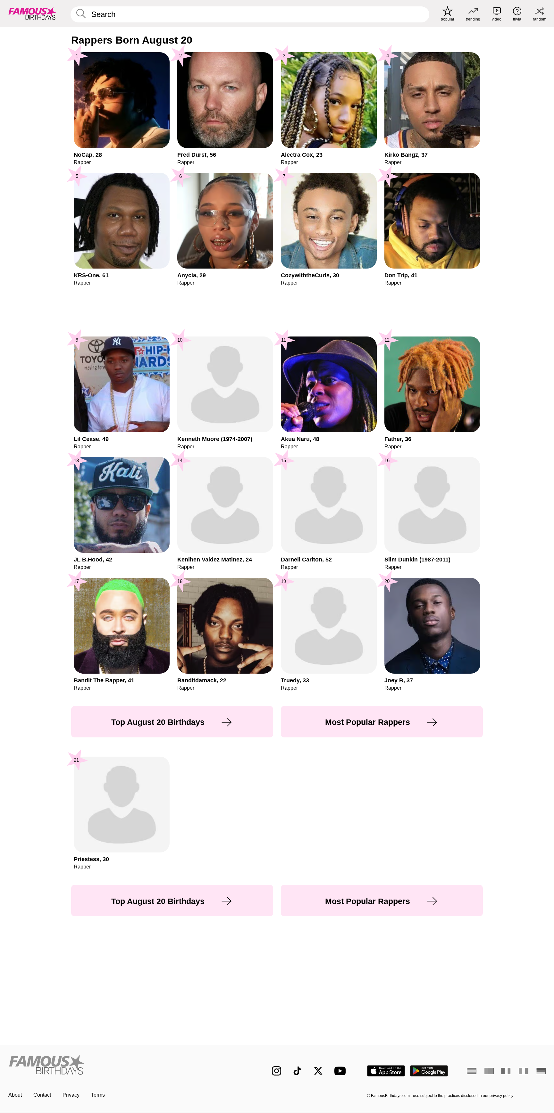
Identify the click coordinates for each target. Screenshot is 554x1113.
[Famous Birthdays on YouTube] (341, 1071)
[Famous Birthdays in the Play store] (429, 1070)
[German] (541, 1071)
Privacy (71, 1095)
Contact (42, 1095)
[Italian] (523, 1071)
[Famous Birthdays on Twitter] (318, 1071)
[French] (506, 1071)
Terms (98, 1095)
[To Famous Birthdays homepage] (32, 13)
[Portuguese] (489, 1071)
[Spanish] (471, 1071)
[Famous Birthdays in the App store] (386, 1070)
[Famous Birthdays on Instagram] (276, 1071)
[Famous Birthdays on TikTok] (297, 1071)
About (15, 1095)
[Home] (127, 1066)
